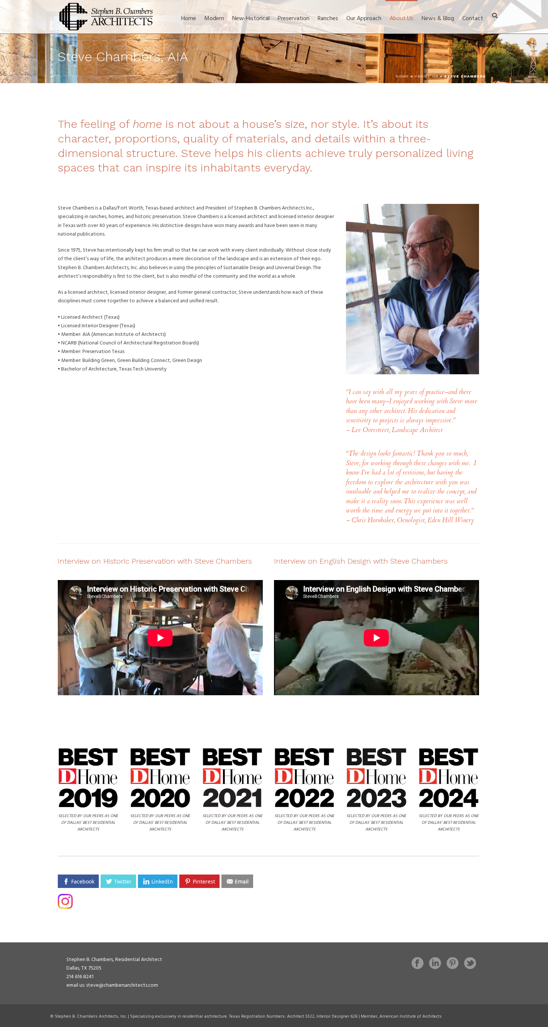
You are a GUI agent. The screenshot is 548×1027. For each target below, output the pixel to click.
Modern (214, 18)
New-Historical (251, 18)
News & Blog (438, 18)
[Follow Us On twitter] (470, 964)
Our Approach (363, 18)
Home (188, 18)
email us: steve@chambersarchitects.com (112, 985)
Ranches (328, 18)
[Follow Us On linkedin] (435, 964)
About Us (401, 18)
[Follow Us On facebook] (417, 964)
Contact (472, 18)
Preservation (293, 18)
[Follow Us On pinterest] (453, 964)
